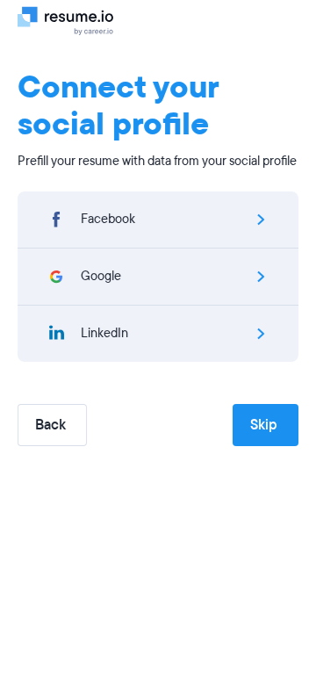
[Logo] (72, 20)
